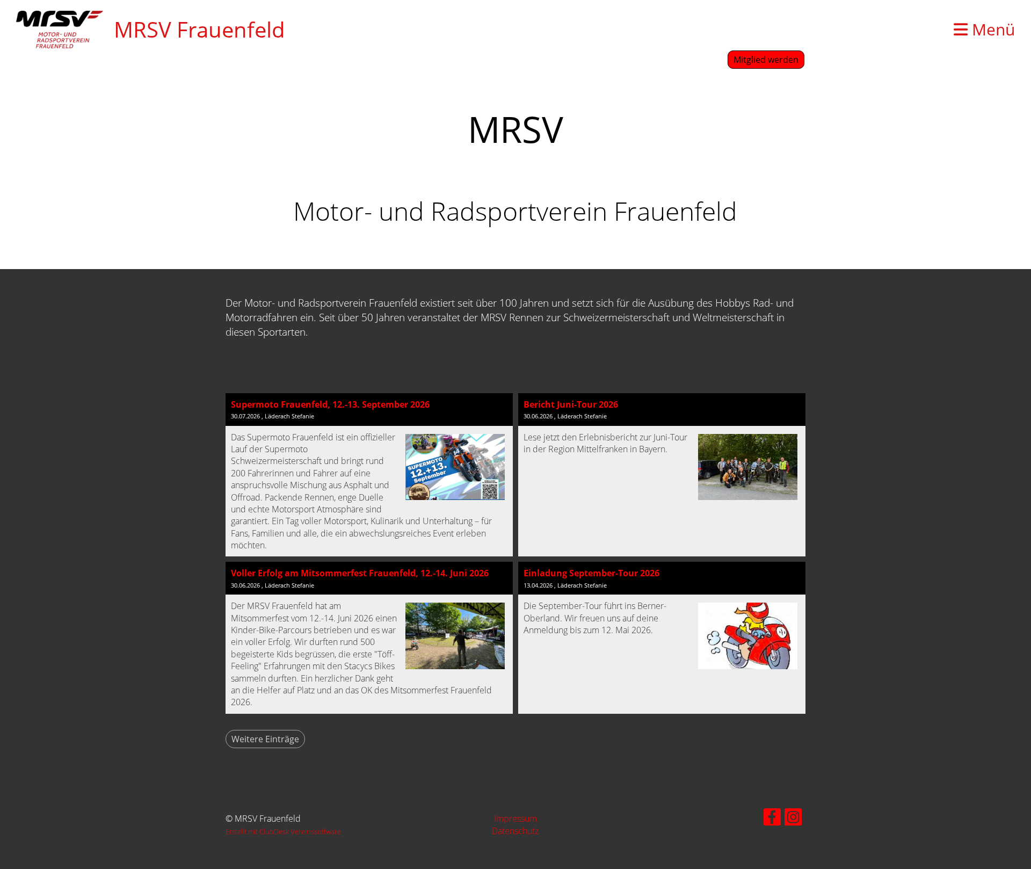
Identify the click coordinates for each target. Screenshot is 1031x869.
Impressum (515, 818)
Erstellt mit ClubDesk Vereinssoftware (283, 831)
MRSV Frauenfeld (199, 29)
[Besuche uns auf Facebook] (772, 818)
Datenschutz (515, 831)
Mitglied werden (766, 60)
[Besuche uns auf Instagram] (793, 818)
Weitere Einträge (265, 739)
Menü (991, 29)
